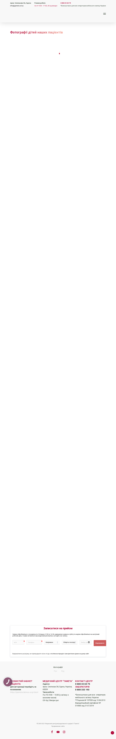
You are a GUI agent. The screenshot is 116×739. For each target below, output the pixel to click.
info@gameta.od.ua (16, 6)
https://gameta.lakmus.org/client (24, 692)
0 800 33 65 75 (65, 3)
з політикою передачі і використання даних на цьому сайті (69, 654)
